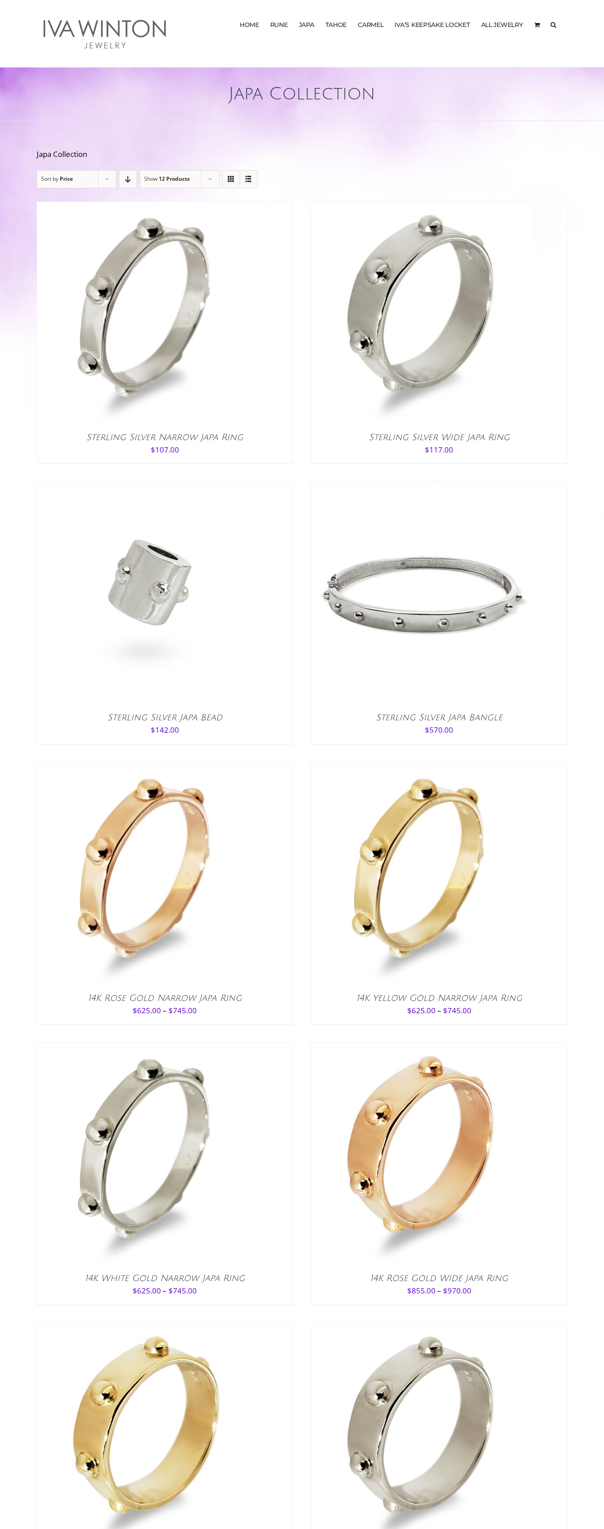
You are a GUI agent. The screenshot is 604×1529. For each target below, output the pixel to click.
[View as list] (248, 179)
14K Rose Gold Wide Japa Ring (439, 1278)
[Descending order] (128, 179)
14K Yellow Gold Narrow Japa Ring (439, 998)
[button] (553, 24)
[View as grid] (231, 179)
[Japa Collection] (147, 312)
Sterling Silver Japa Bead (164, 718)
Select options (128, 319)
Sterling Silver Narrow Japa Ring (164, 437)
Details (179, 319)
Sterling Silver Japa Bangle (439, 718)
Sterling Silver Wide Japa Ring (439, 437)
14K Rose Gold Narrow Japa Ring (165, 998)
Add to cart (128, 595)
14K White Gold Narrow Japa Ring (165, 1278)
